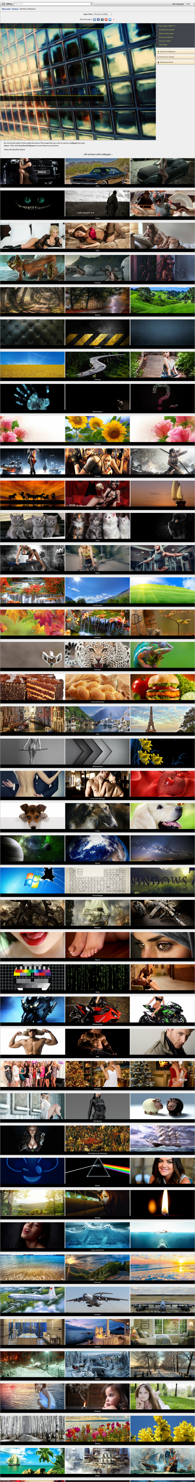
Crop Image (163, 45)
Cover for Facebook (166, 37)
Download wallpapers (167, 51)
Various (15, 9)
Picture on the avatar (166, 33)
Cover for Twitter (165, 41)
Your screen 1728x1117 (167, 26)
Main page (6, 9)
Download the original (166, 30)
